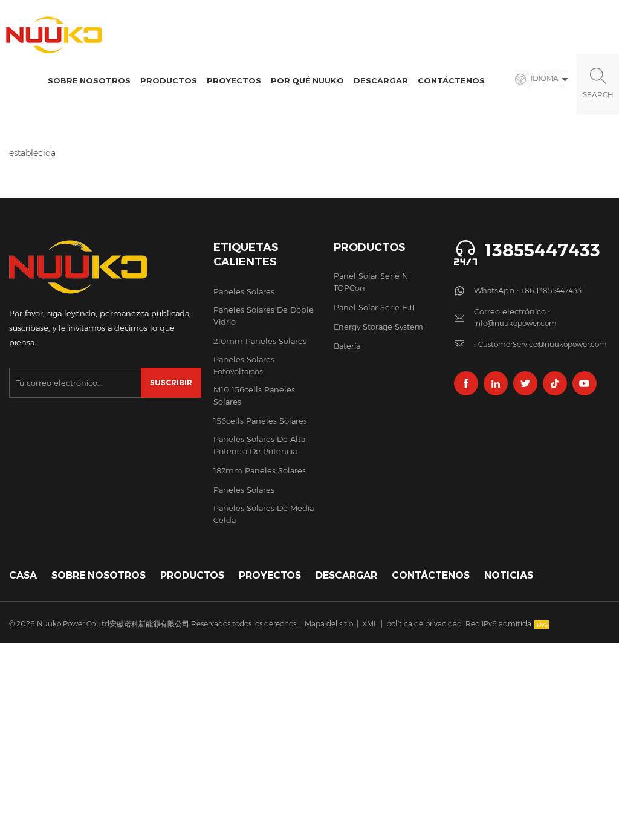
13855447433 (542, 250)
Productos (168, 80)
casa (23, 575)
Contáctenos (451, 80)
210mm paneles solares (259, 341)
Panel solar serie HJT (375, 307)
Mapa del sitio (329, 623)
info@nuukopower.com (515, 323)
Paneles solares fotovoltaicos (243, 365)
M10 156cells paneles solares (254, 395)
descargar (381, 80)
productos (192, 575)
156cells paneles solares (260, 421)
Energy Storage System (378, 326)
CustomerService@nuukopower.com (542, 344)
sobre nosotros (89, 80)
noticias (508, 575)
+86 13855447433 (551, 290)
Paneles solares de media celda (263, 514)
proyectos (234, 80)
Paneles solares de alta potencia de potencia (259, 445)
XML (369, 623)
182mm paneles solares (259, 470)
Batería (347, 346)
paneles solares (243, 291)
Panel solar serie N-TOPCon (372, 282)
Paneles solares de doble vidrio (263, 316)
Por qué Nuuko (307, 80)
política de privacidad (424, 623)
